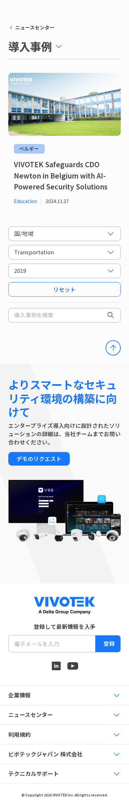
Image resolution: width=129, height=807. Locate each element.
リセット (64, 289)
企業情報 (19, 695)
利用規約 (19, 734)
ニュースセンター (35, 27)
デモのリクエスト (39, 459)
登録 (109, 643)
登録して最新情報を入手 (65, 626)
